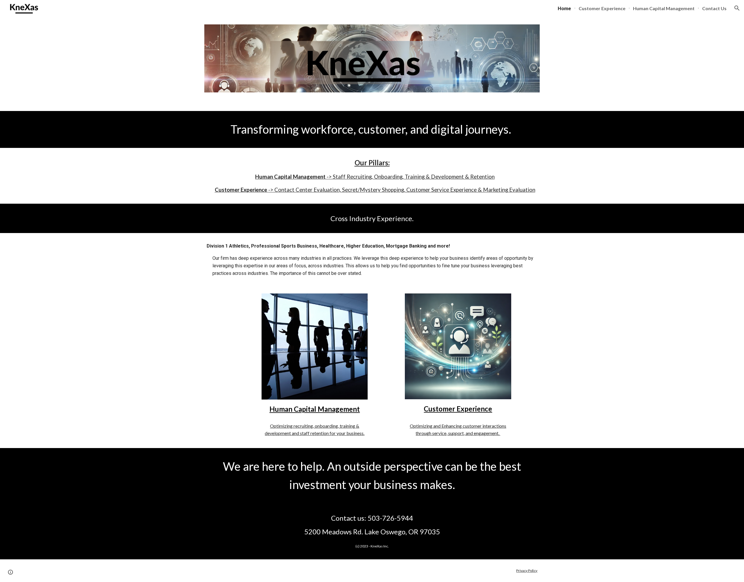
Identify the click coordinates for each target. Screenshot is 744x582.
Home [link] (564, 8)
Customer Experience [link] (602, 8)
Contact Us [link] (714, 8)
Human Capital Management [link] (664, 8)
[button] (737, 8)
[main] (372, 129)
